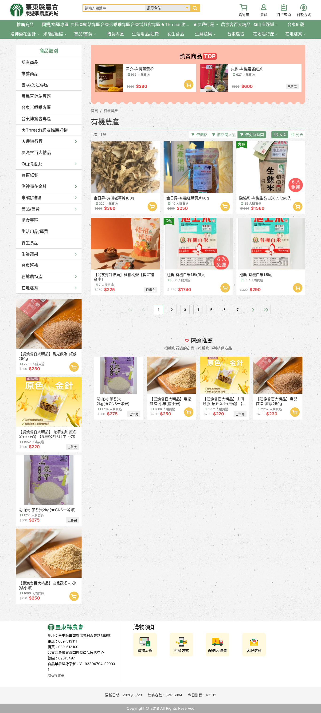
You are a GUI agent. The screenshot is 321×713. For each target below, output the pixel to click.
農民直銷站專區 (36, 96)
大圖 (282, 134)
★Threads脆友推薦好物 (44, 130)
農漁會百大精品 (36, 152)
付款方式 (304, 14)
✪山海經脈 (31, 163)
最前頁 (130, 309)
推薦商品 (29, 73)
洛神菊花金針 (34, 186)
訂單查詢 (284, 14)
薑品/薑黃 (30, 208)
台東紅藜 (29, 175)
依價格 (201, 134)
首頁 (94, 111)
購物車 (244, 14)
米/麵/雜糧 (31, 197)
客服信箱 (254, 650)
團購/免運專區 (34, 84)
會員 (263, 14)
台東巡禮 (29, 265)
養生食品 (29, 242)
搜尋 (195, 8)
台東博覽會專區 (36, 118)
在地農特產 (32, 276)
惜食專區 (29, 220)
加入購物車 (74, 367)
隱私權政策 (56, 675)
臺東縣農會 (41, 10)
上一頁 (143, 309)
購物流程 (145, 650)
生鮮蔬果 (29, 254)
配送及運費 (217, 650)
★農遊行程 (32, 141)
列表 (299, 134)
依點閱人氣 (226, 134)
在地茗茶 (29, 287)
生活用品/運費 (34, 231)
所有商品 (29, 62)
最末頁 (265, 309)
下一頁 (252, 309)
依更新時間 (254, 134)
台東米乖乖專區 (36, 107)
